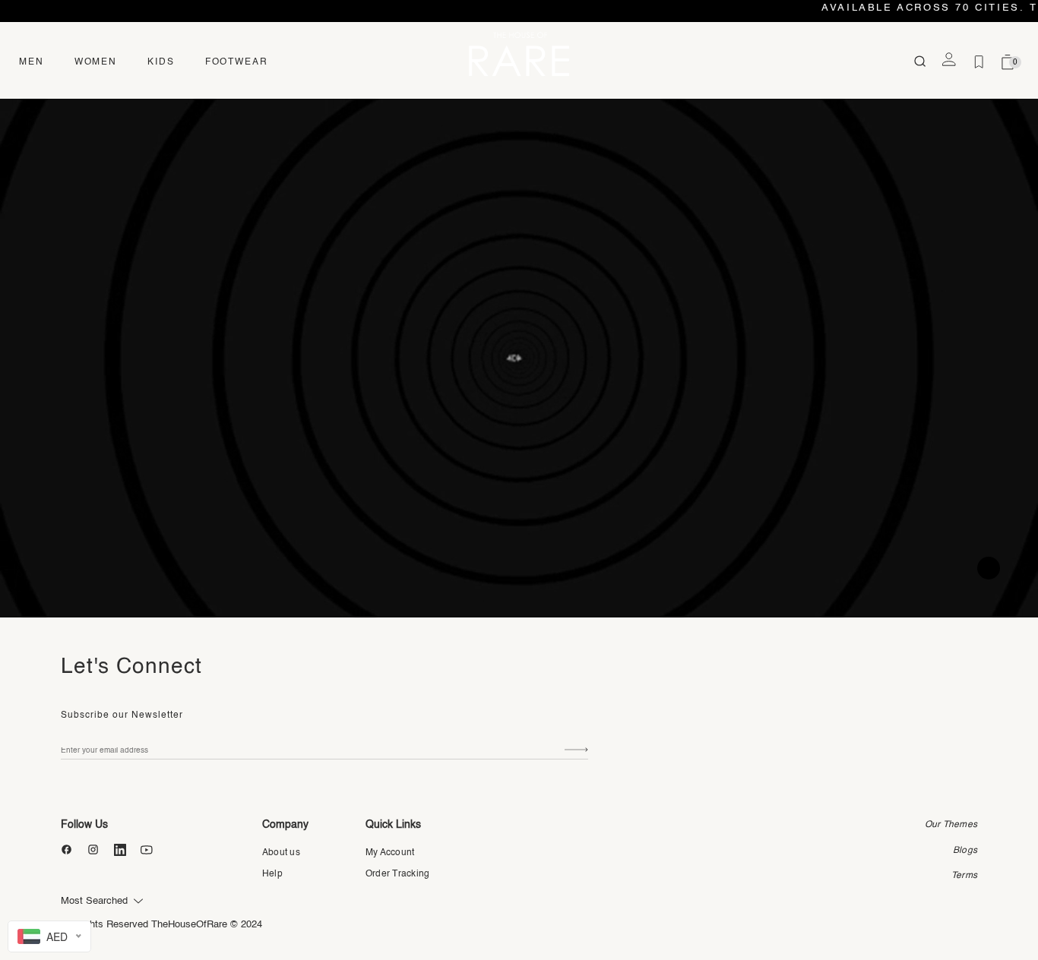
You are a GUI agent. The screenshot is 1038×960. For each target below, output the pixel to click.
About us (281, 852)
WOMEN (95, 62)
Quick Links (393, 824)
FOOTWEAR (236, 62)
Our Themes (951, 824)
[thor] (519, 53)
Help (272, 874)
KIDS (161, 62)
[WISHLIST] (978, 62)
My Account (390, 852)
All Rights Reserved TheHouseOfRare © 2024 (161, 925)
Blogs (965, 850)
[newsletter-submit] (576, 750)
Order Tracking (397, 874)
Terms (964, 875)
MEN (31, 62)
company (285, 824)
